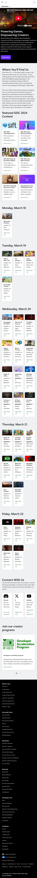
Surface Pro (5, 686)
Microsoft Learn (6, 806)
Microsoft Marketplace (7, 814)
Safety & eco (5, 866)
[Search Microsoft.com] (6, 2)
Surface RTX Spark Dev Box (8, 695)
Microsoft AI (5, 772)
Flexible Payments (6, 735)
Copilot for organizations (8, 698)
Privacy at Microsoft (6, 837)
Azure (3, 800)
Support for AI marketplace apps (10, 809)
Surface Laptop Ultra (7, 692)
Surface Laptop (5, 689)
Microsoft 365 (5, 780)
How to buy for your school (8, 755)
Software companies (7, 817)
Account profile (5, 715)
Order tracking (5, 726)
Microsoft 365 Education (7, 752)
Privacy (18, 864)
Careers (4, 829)
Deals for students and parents (9, 760)
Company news (5, 834)
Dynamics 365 (5, 777)
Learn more (7, 143)
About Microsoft (6, 831)
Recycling (11, 866)
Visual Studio (5, 820)
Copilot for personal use (8, 701)
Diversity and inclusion (7, 843)
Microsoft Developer (7, 803)
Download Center (6, 717)
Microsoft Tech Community (8, 812)
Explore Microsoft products (8, 703)
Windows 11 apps (6, 706)
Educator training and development (10, 757)
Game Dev (5, 6)
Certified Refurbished (7, 729)
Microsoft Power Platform (8, 783)
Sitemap (4, 864)
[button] (16, 673)
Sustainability (5, 849)
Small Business (5, 792)
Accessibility (5, 846)
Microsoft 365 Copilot (7, 789)
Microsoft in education (7, 743)
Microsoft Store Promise (8, 732)
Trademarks (31, 864)
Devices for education (7, 746)
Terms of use (24, 864)
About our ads (18, 866)
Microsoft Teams (6, 786)
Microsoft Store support (7, 720)
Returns (4, 723)
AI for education (6, 763)
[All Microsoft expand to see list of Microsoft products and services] (2, 2)
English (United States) (10, 854)
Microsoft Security (6, 774)
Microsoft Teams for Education (9, 749)
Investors (4, 840)
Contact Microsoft (11, 864)
